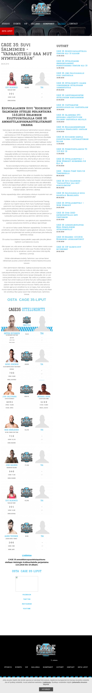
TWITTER (26, 599)
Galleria (35, 667)
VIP (26, 667)
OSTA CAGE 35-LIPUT (26, 300)
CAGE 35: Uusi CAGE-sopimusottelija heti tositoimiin (67, 215)
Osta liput (83, 667)
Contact (70, 667)
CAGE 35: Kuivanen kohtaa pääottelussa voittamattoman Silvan (72, 139)
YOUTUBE (27, 608)
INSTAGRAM (27, 604)
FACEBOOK (27, 595)
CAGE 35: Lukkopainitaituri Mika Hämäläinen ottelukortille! (70, 227)
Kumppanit (48, 667)
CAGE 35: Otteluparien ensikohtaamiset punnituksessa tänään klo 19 (71, 63)
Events (18, 667)
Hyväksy (46, 689)
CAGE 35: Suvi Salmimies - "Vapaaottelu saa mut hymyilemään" (69, 183)
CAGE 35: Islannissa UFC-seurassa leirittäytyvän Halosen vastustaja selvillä (71, 117)
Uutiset (60, 667)
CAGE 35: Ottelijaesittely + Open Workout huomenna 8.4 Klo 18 (71, 161)
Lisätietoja (47, 682)
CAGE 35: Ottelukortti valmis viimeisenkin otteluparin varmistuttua (71, 85)
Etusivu (8, 667)
